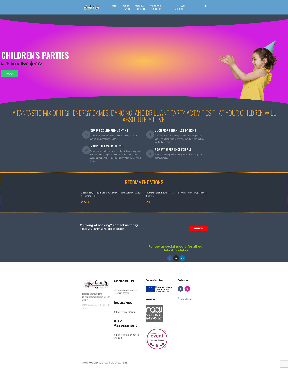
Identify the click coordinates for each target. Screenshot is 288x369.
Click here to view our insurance (124, 311)
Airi (116, 362)
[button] (9, 73)
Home (114, 5)
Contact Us (156, 9)
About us (141, 9)
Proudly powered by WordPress (95, 362)
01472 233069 (123, 293)
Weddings (139, 5)
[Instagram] (176, 258)
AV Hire (128, 9)
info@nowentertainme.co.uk (127, 290)
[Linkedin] (182, 258)
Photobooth (155, 5)
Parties (126, 5)
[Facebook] (170, 258)
